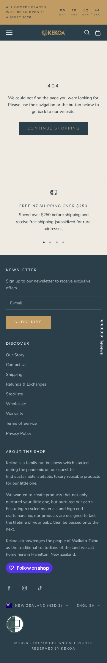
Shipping (14, 374)
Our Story (15, 355)
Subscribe (28, 322)
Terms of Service (21, 423)
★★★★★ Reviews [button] (102, 337)
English (86, 605)
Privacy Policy (18, 433)
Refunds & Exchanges (26, 384)
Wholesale (16, 404)
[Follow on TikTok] (40, 588)
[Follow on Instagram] (24, 588)
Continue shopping (53, 128)
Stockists (14, 394)
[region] (53, 210)
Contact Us (16, 365)
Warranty (14, 413)
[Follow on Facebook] (9, 588)
